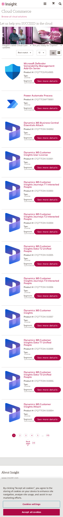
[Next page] (34, 443)
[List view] (53, 52)
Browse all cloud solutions (14, 16)
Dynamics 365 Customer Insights (37, 311)
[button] (24, 53)
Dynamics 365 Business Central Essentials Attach (41, 124)
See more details (47, 81)
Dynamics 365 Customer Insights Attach (37, 405)
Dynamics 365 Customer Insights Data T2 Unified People (37, 248)
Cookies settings (31, 504)
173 (47, 435)
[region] (31, 498)
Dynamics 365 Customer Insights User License (37, 153)
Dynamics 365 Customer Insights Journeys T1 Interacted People (41, 184)
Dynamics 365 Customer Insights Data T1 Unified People (37, 342)
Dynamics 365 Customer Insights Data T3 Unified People (37, 374)
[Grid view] (58, 52)
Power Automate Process (38, 95)
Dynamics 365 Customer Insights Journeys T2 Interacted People (41, 216)
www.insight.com (10, 478)
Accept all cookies (31, 512)
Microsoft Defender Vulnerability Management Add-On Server (39, 66)
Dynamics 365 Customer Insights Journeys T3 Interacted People (41, 281)
